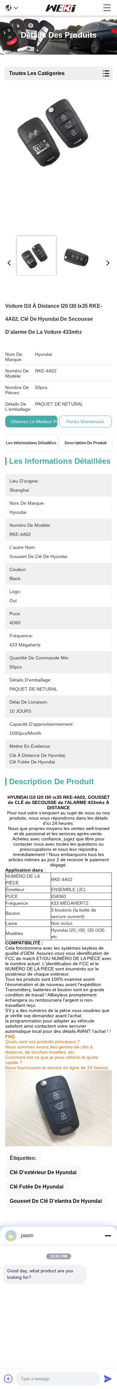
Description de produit (86, 443)
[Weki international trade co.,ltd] (61, 8)
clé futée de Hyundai (36, 1186)
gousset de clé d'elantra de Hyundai (56, 1201)
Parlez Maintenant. (85, 421)
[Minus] (108, 1236)
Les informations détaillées (31, 443)
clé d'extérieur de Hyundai (43, 1172)
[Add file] (8, 1378)
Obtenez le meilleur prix (36, 421)
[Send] (108, 1378)
